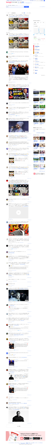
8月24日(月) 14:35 (29, 271)
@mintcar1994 (13, 310)
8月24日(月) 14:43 (29, 254)
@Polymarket (14, 354)
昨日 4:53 (30, 110)
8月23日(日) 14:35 (29, 381)
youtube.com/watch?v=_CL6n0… (22, 61)
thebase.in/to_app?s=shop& (13, 16)
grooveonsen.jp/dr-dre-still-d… (12, 61)
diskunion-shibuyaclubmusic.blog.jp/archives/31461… (15, 183)
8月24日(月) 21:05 (29, 249)
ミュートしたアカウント (42, 6)
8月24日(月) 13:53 (29, 277)
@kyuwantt (11, 315)
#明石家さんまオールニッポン (18, 155)
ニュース (16, 5)
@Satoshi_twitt (20, 330)
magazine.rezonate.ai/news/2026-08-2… (19, 334)
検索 (26, 6)
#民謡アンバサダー (19, 403)
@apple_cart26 (13, 109)
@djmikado (17, 404)
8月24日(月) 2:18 (29, 331)
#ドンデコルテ (12, 155)
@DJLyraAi (13, 321)
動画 (10, 5)
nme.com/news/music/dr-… (12, 114)
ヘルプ (34, 0)
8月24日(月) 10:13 (29, 311)
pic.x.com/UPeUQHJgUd (26, 17)
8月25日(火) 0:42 (29, 243)
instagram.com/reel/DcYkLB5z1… (13, 403)
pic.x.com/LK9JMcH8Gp (16, 409)
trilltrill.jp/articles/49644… (12, 252)
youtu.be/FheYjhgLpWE (19, 87)
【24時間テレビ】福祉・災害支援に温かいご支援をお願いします (14, 0)
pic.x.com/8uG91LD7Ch (25, 206)
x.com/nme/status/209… (22, 264)
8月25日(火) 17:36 (29, 146)
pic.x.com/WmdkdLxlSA (25, 183)
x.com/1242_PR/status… (25, 155)
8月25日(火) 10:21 (29, 178)
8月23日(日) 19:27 (29, 355)
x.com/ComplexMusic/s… (24, 357)
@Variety (14, 326)
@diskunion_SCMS (23, 196)
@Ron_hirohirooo (12, 253)
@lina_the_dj (16, 135)
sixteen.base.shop (20, 15)
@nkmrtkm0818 (13, 104)
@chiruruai (12, 276)
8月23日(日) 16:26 (29, 367)
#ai (23, 320)
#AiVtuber (10, 275)
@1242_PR (15, 170)
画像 (8, 5)
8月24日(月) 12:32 (29, 286)
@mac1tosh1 (13, 164)
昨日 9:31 (30, 105)
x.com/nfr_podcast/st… (11, 385)
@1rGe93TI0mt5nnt (19, 236)
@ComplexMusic (16, 359)
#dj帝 (26, 403)
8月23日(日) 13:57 (29, 405)
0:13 (30, 54)
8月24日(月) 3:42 (29, 322)
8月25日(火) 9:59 (29, 197)
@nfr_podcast (15, 342)
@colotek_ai (18, 115)
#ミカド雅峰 (23, 403)
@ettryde (14, 53)
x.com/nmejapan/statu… (12, 305)
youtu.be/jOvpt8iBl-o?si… (12, 223)
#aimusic (22, 320)
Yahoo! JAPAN (31, 0)
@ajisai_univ (12, 285)
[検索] (44, 0)
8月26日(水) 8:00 (29, 116)
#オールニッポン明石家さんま (18, 168)
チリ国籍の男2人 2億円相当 (42, 0)
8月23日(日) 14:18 (29, 400)
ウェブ (7, 5)
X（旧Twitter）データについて (28, 443)
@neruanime (11, 396)
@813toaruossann (15, 145)
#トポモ (10, 135)
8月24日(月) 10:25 (29, 302)
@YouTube (16, 223)
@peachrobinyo (21, 242)
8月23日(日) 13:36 (29, 423)
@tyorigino (13, 373)
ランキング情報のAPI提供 (22, 443)
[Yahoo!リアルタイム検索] (11, 2)
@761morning (15, 139)
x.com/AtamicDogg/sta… (12, 62)
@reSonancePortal (14, 270)
